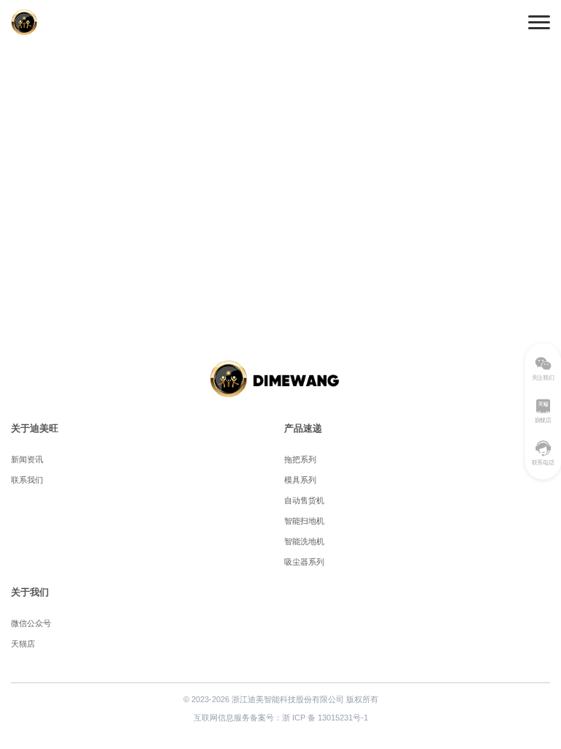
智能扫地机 (304, 520)
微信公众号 (31, 623)
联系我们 (27, 479)
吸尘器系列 (304, 561)
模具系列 (300, 479)
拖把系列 (300, 459)
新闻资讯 (27, 459)
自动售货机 (304, 500)
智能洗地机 (304, 541)
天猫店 (23, 643)
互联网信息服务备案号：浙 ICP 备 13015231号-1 (281, 717)
